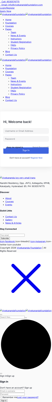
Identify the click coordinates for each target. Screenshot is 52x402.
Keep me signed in (15, 147)
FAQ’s (13, 45)
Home (8, 19)
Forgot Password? (41, 147)
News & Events (18, 35)
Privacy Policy (18, 48)
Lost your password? (27, 397)
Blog (7, 51)
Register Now (37, 158)
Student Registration (21, 42)
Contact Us (11, 54)
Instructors (16, 38)
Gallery (8, 219)
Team (13, 32)
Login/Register (7, 8)
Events (8, 204)
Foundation (11, 22)
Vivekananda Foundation (29, 247)
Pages (8, 29)
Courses (9, 26)
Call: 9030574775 (10, 1)
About (8, 198)
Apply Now (5, 11)
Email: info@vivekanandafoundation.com (22, 4)
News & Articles (13, 223)
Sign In (26, 150)
